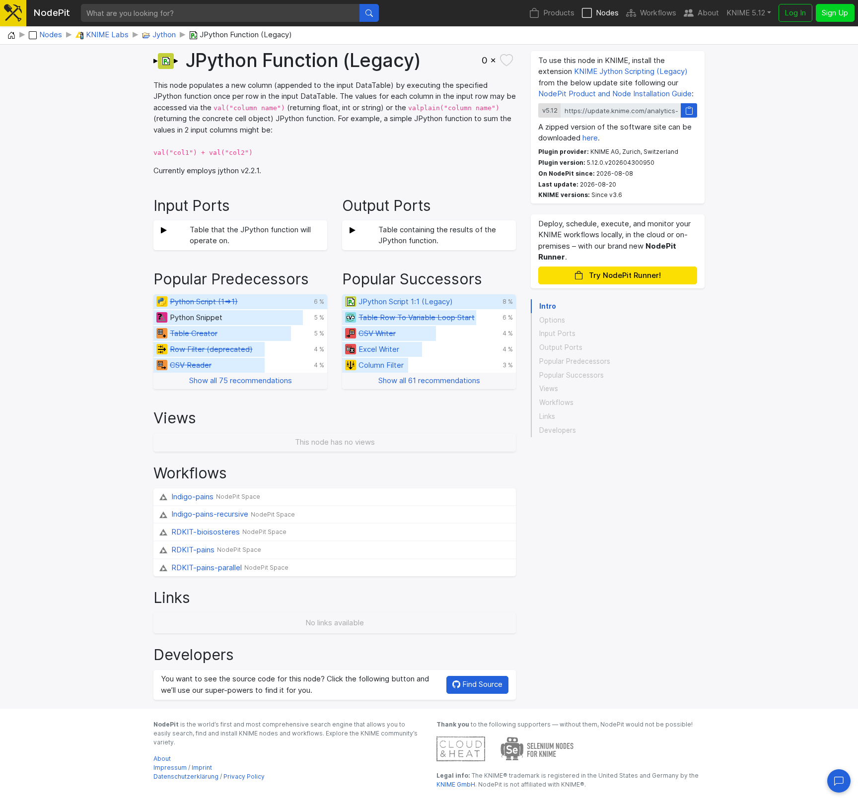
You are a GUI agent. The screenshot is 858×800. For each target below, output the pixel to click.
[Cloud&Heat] (460, 748)
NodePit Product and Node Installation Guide (615, 93)
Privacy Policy (244, 776)
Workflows (658, 12)
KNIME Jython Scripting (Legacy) (631, 71)
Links (547, 416)
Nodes (607, 12)
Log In (795, 12)
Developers (557, 430)
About (708, 12)
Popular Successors (571, 375)
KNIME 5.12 (745, 12)
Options (552, 320)
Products (558, 12)
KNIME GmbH (455, 784)
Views (548, 389)
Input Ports (557, 333)
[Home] (11, 35)
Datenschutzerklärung (185, 776)
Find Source (481, 684)
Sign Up (835, 12)
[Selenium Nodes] (537, 748)
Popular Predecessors (574, 361)
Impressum (170, 767)
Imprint (202, 767)
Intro (547, 306)
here (590, 137)
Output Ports (560, 347)
